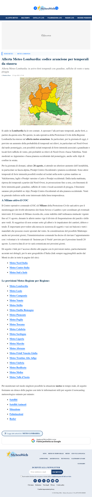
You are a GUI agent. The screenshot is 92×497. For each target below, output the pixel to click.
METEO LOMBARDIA (23, 54)
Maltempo (25, 18)
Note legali (46, 485)
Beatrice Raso (7, 75)
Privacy (53, 485)
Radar (13, 418)
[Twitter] (44, 480)
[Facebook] (35, 480)
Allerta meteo (12, 18)
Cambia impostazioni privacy (46, 489)
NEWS (44, 453)
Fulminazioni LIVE (55, 18)
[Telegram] (48, 480)
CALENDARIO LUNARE (78, 458)
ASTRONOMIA (43, 458)
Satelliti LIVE (38, 18)
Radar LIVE (69, 18)
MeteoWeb (59, 493)
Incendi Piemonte (84, 18)
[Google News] (52, 480)
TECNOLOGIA (65, 458)
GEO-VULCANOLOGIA (78, 453)
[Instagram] (39, 480)
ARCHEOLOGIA (54, 458)
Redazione (38, 485)
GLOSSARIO (81, 464)
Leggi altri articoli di (23, 433)
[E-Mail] (57, 480)
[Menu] (35, 8)
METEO (67, 453)
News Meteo (8, 54)
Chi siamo (31, 485)
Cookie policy (60, 485)
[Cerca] (56, 8)
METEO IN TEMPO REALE (56, 453)
